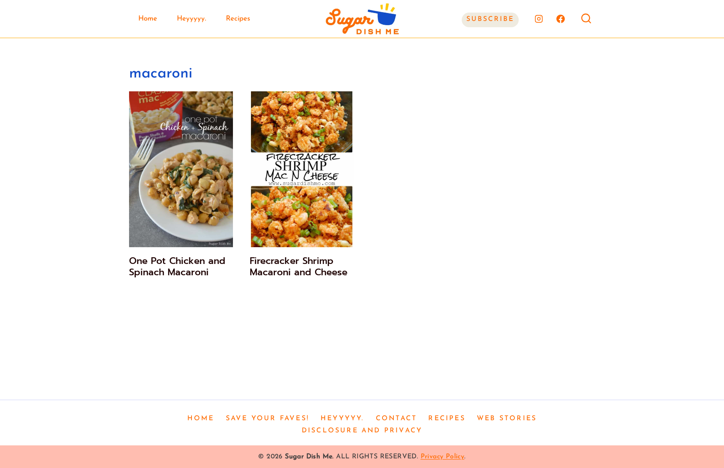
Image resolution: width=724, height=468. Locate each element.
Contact (396, 418)
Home (147, 18)
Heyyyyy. (191, 18)
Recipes (238, 18)
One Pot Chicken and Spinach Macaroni (177, 266)
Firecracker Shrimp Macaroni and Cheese (298, 266)
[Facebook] (560, 18)
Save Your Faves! (267, 418)
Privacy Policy (443, 456)
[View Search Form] (586, 19)
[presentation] (181, 169)
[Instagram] (538, 18)
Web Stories (507, 418)
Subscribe (490, 19)
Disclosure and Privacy (362, 430)
